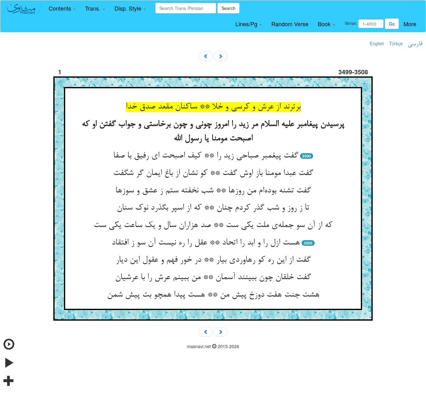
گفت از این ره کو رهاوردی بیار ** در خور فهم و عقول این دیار (213, 260)
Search (228, 8)
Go (392, 24)
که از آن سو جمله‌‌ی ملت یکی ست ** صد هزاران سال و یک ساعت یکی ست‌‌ (213, 225)
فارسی (415, 44)
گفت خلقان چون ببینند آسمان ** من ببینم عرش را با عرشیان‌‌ (213, 278)
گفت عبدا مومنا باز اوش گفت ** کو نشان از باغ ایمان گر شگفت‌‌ (213, 173)
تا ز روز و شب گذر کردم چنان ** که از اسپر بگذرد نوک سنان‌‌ (213, 208)
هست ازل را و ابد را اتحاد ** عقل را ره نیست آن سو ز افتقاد (206, 243)
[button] (62, 8)
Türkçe (396, 43)
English (377, 43)
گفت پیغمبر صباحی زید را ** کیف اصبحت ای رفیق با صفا (205, 156)
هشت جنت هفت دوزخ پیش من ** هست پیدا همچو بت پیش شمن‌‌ (213, 295)
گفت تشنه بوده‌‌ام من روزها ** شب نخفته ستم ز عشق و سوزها (213, 191)
